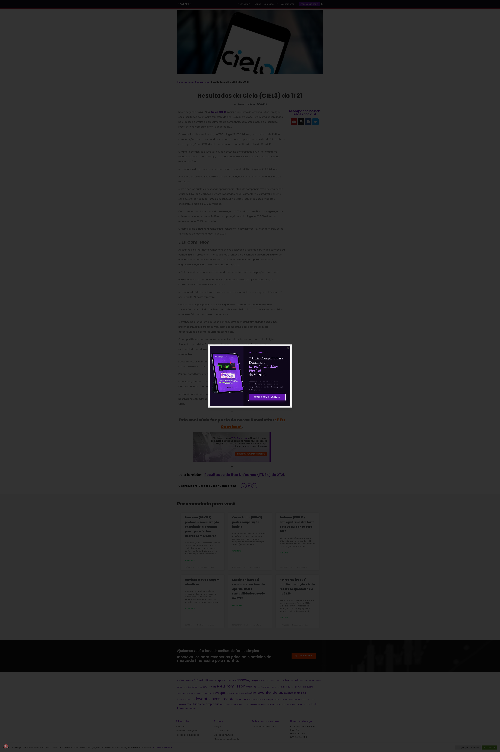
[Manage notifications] (6, 746)
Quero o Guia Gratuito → (267, 397)
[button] (288, 348)
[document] (250, 376)
